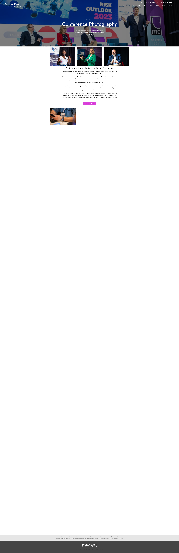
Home (123, 5)
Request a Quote (148, 5)
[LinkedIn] (141, 3)
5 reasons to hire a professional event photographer (88, 536)
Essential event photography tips (63, 538)
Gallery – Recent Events (134, 5)
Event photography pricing (92, 538)
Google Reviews (160, 5)
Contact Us (171, 5)
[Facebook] (139, 3)
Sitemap (121, 538)
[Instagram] (144, 3)
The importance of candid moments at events (111, 536)
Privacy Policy (115, 538)
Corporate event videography (69, 536)
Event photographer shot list (78, 538)
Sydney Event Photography (94, 549)
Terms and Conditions (104, 538)
